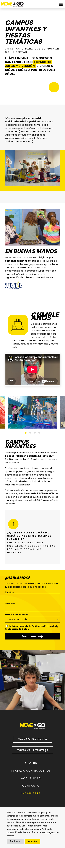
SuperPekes (44, 270)
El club (31, 763)
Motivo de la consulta (17, 614)
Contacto (31, 786)
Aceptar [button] (32, 841)
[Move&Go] (12, 4)
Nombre (9, 592)
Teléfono (10, 603)
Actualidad (31, 778)
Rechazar (15, 841)
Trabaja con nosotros (31, 770)
